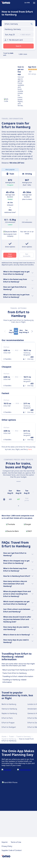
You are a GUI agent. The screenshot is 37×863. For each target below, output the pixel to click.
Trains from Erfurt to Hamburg (14, 673)
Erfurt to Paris (7, 718)
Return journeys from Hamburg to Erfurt (18, 670)
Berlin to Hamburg (9, 704)
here (30, 449)
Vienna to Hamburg (9, 709)
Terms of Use (16, 842)
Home (4, 736)
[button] (10, 34)
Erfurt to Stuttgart (9, 727)
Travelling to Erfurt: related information (17, 676)
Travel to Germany (23, 736)
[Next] (32, 331)
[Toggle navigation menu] (34, 3)
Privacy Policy (7, 846)
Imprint (5, 842)
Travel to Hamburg (9, 739)
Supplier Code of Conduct (12, 850)
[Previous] (3, 492)
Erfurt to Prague (8, 722)
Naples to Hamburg (9, 713)
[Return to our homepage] (6, 3)
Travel (11, 736)
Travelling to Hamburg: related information (14, 681)
